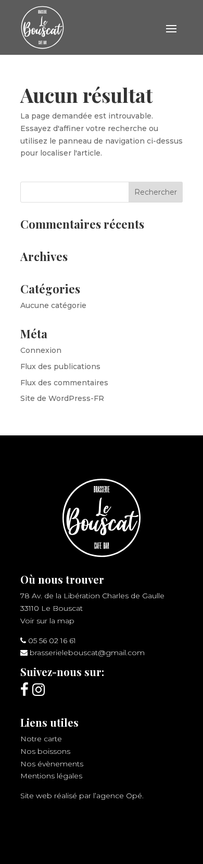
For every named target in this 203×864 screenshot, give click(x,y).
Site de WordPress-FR (62, 398)
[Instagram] (38, 690)
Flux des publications (60, 366)
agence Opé (119, 795)
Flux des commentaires (64, 382)
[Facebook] (24, 690)
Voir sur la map (47, 620)
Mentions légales (51, 775)
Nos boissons (45, 751)
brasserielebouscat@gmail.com (87, 652)
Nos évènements (51, 763)
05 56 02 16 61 (52, 640)
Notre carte (41, 738)
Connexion (40, 350)
